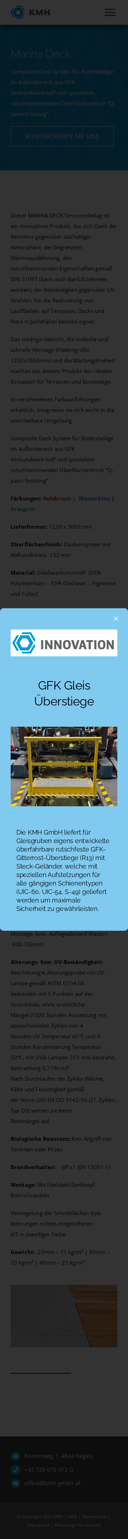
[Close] (116, 618)
